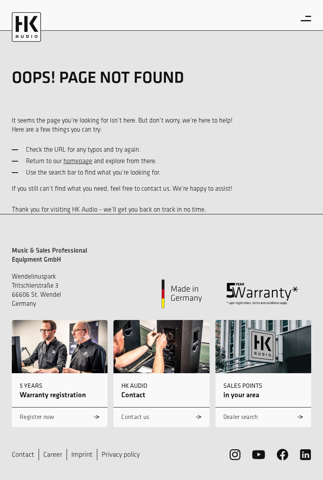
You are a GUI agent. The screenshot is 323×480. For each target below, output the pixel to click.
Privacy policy (121, 454)
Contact (23, 454)
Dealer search (240, 416)
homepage (77, 161)
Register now (37, 416)
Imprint (82, 454)
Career (52, 454)
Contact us (135, 416)
